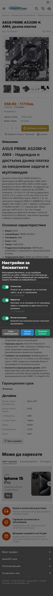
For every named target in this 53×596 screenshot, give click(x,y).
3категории (17, 311)
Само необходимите (11, 332)
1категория (17, 295)
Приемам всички (42, 332)
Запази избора (27, 332)
